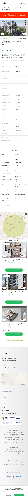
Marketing (22, 491)
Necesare (7, 491)
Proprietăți (5, 388)
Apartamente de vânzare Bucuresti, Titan (14, 437)
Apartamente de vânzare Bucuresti (14, 432)
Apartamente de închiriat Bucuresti (14, 462)
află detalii (18, 488)
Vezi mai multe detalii (14, 270)
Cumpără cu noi (6, 394)
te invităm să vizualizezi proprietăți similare (14, 15)
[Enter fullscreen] (26, 214)
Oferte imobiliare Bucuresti (8, 66)
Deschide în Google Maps (8, 369)
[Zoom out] (26, 237)
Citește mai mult (6, 63)
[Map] (14, 226)
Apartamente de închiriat (14, 460)
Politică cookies (5, 410)
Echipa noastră (6, 400)
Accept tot (19, 495)
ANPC (3, 407)
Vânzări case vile (14, 447)
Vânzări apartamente (14, 430)
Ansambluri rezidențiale (8, 391)
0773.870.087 (19, 363)
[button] (2, 27)
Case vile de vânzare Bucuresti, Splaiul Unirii (14, 451)
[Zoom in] (26, 235)
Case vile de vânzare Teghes (14, 453)
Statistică (14, 491)
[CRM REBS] (17, 476)
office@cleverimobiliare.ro (8, 365)
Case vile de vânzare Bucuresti (14, 449)
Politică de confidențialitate (9, 413)
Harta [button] (25, 34)
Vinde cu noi (5, 397)
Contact (4, 403)
